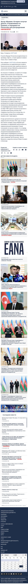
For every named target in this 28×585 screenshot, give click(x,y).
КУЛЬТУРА (3, 521)
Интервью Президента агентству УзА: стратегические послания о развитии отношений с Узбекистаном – (14, 181)
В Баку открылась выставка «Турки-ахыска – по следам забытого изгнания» (13, 494)
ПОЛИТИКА (4, 17)
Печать (12, 31)
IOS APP (3, 552)
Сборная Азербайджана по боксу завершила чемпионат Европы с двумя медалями (13, 484)
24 (3, 568)
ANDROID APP (4, 550)
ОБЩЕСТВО (3, 519)
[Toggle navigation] (25, 11)
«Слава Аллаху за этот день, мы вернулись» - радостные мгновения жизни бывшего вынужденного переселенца (13, 438)
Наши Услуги (4, 542)
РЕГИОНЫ (3, 518)
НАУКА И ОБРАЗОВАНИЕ (7, 524)
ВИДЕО (2, 533)
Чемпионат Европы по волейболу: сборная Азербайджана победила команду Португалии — (14, 445)
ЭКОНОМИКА (4, 516)
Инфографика (4, 531)
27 (14, 568)
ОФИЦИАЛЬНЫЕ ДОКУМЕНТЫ (8, 512)
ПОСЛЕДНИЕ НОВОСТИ (9, 415)
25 (7, 568)
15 (22, 564)
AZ (1, 6)
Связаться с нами (6, 537)
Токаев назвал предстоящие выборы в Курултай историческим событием (12, 500)
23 (26, 566)
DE (6, 6)
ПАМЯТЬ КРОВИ (5, 529)
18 (7, 566)
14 (18, 564)
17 (3, 566)
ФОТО (2, 534)
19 (11, 566)
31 (3, 570)
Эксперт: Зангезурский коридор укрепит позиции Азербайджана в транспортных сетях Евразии (13, 431)
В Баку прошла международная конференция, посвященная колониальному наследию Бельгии (14, 234)
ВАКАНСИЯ (3, 544)
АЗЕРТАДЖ (13, 53)
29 (22, 568)
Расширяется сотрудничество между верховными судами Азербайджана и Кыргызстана (11, 478)
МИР (2, 527)
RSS (2, 548)
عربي (12, 6)
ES (9, 6)
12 (11, 564)
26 (11, 568)
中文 (15, 6)
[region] (14, 461)
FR (8, 6)
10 (3, 564)
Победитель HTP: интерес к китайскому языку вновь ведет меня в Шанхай (13, 451)
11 (7, 564)
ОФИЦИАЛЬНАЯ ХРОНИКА (7, 510)
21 (18, 566)
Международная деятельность (9, 540)
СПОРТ (2, 525)
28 (18, 568)
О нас (2, 539)
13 (14, 564)
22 (22, 566)
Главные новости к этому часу (10, 489)
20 (14, 566)
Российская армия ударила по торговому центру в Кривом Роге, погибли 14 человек (13, 424)
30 (26, 568)
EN (4, 6)
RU (3, 6)
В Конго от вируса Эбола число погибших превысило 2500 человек (12, 464)
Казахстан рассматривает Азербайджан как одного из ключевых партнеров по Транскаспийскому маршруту (12, 207)
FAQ (2, 546)
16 (26, 564)
